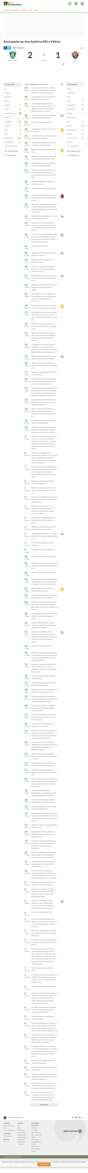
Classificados (21, 1142)
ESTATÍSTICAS (11, 155)
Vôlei (30, 10)
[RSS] (81, 1118)
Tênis (36, 10)
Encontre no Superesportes (69, 3)
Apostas (24, 10)
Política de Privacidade (80, 1162)
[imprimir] (81, 48)
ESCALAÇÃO (10, 84)
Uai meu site (35, 1139)
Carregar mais (44, 1104)
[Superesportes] (5, 1118)
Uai (19, 1125)
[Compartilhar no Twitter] (9, 48)
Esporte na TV (15, 10)
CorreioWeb (21, 1132)
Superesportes (22, 1135)
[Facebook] (73, 1118)
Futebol (6, 10)
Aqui (5, 1128)
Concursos (21, 1144)
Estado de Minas (8, 1125)
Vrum (19, 1128)
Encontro (6, 1142)
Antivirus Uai (35, 1146)
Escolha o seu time (82, 3)
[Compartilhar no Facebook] (5, 48)
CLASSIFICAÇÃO (12, 151)
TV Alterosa (7, 1136)
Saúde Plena (21, 1139)
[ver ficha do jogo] (63, 64)
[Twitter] (76, 1118)
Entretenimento (22, 1137)
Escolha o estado (76, 3)
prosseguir (44, 1164)
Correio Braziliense (9, 1130)
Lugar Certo (21, 1130)
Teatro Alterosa (35, 1132)
